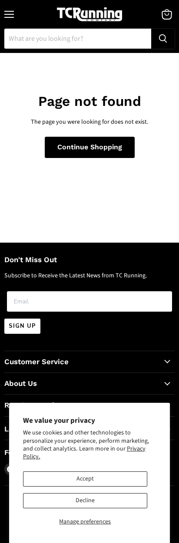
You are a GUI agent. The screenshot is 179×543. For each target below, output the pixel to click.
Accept (85, 478)
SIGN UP (22, 326)
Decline (85, 500)
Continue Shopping (89, 147)
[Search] (163, 39)
